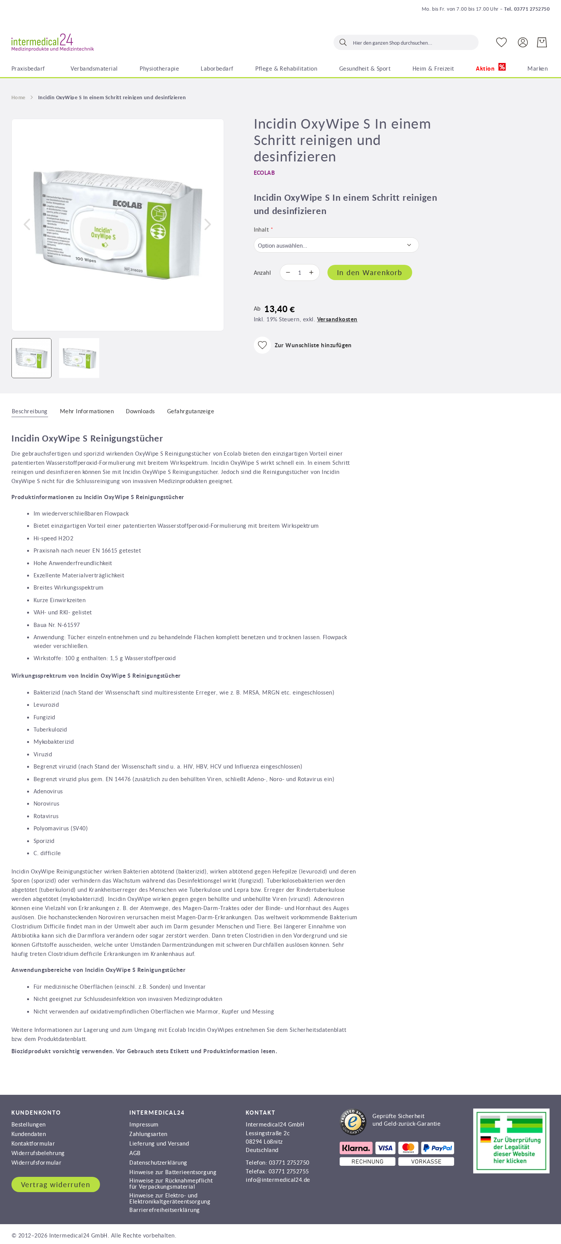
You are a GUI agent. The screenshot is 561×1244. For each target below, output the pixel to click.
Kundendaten (28, 1134)
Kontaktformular (33, 1143)
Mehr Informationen (87, 411)
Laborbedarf (217, 68)
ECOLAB (264, 173)
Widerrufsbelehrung (38, 1153)
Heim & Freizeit (433, 68)
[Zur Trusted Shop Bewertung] (390, 1133)
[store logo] (52, 43)
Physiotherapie (159, 68)
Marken (537, 68)
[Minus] (286, 272)
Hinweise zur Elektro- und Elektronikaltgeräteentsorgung (169, 1198)
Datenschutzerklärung (158, 1162)
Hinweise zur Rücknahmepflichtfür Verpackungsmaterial (171, 1183)
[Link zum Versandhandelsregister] (511, 1171)
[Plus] (313, 272)
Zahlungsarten (148, 1134)
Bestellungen (28, 1124)
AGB (134, 1153)
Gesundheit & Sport (365, 68)
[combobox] (406, 42)
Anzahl (262, 272)
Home (18, 97)
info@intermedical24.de (278, 1179)
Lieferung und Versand (159, 1143)
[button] (26, 224)
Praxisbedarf (28, 68)
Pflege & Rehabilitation (286, 68)
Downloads (140, 411)
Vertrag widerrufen (55, 1184)
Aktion (486, 68)
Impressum (143, 1124)
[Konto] (522, 42)
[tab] (29, 410)
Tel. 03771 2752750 (527, 8)
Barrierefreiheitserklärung (164, 1209)
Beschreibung (30, 411)
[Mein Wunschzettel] (501, 42)
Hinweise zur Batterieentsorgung (172, 1172)
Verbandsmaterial (94, 68)
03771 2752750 (289, 1162)
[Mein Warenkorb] (542, 42)
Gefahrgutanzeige (190, 411)
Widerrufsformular (36, 1162)
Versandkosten (337, 319)
